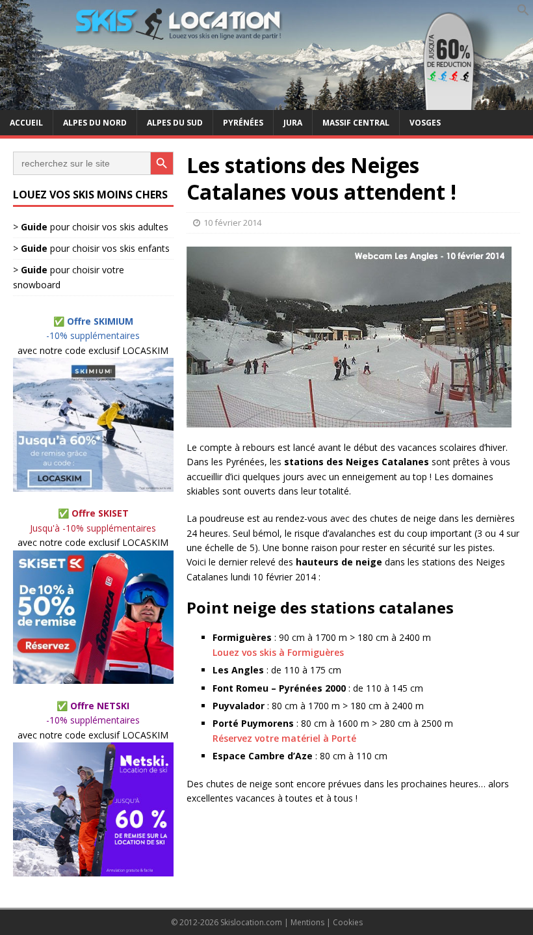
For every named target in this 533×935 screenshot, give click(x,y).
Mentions (307, 922)
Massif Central (355, 122)
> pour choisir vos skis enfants (91, 248)
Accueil (26, 122)
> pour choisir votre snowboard (68, 277)
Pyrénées (243, 122)
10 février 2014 (232, 222)
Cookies (348, 922)
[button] (523, 13)
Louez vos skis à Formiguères (278, 652)
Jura (292, 122)
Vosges (425, 122)
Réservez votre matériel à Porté (284, 738)
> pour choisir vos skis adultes (90, 227)
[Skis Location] (266, 102)
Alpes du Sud (175, 122)
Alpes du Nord (95, 122)
